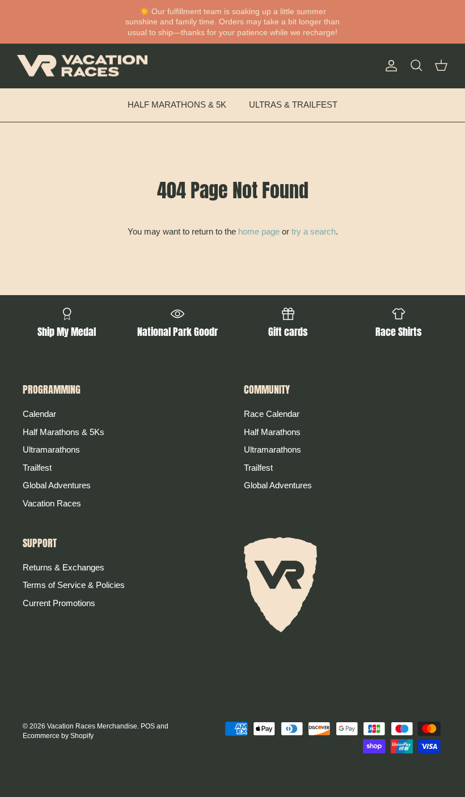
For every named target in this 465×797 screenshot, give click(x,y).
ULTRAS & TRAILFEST (293, 104)
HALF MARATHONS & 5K (177, 104)
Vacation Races (52, 503)
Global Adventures (57, 485)
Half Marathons (272, 432)
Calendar (39, 414)
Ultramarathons (51, 449)
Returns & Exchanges (63, 567)
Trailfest (37, 467)
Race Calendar (271, 414)
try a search (313, 231)
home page (259, 231)
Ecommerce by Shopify (58, 736)
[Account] (389, 66)
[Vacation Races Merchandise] (82, 66)
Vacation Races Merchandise (92, 726)
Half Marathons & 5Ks (63, 432)
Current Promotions (59, 603)
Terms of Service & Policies (74, 585)
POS (148, 726)
